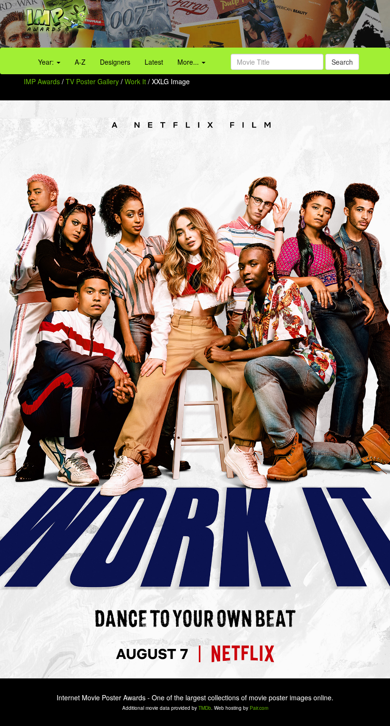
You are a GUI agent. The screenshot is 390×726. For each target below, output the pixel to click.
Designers (115, 62)
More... (189, 62)
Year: (47, 62)
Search (342, 62)
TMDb (204, 708)
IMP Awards (42, 81)
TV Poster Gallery (92, 81)
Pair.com (259, 708)
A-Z (80, 62)
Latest (154, 62)
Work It (136, 81)
